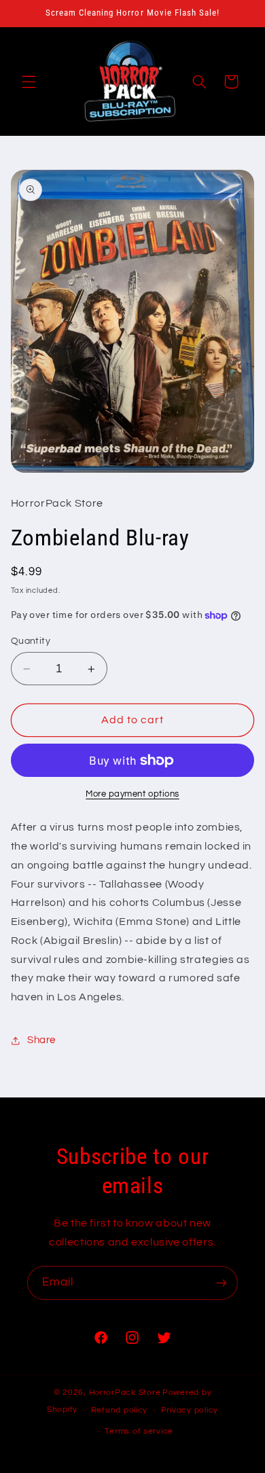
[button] (28, 81)
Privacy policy (189, 1410)
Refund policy (119, 1410)
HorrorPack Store (125, 1392)
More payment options (132, 794)
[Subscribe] (221, 1282)
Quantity (30, 641)
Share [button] (41, 1040)
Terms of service (139, 1431)
